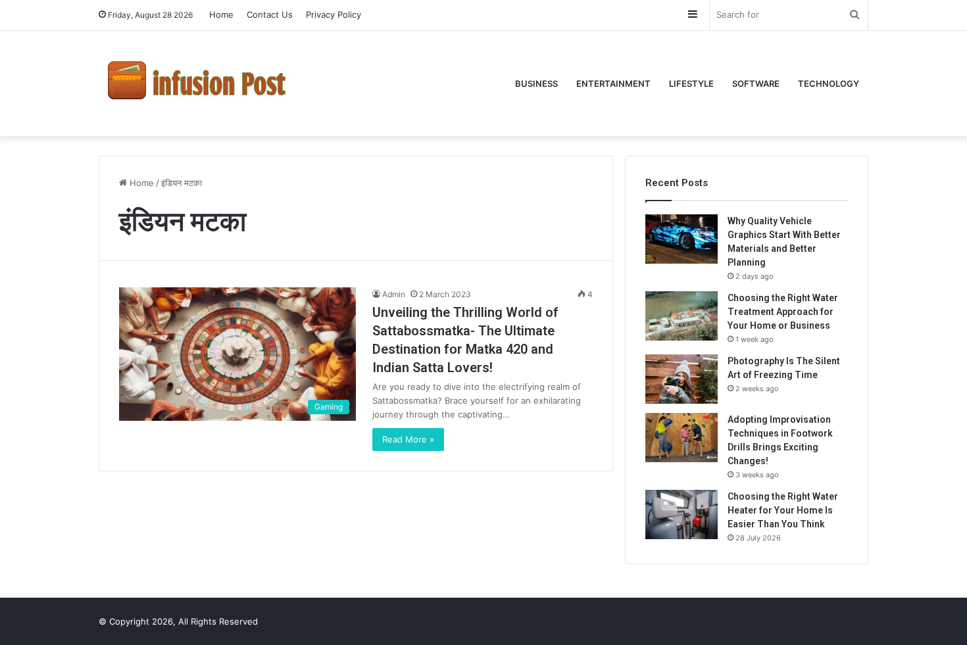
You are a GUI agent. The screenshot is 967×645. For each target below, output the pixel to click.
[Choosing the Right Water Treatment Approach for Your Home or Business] (681, 316)
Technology (828, 83)
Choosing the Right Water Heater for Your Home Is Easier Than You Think (783, 510)
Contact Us (270, 14)
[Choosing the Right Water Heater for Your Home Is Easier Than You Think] (681, 514)
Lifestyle (691, 83)
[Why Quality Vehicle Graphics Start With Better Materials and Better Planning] (681, 239)
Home (221, 14)
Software (756, 83)
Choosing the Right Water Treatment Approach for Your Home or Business (783, 312)
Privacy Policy (333, 14)
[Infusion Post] (197, 83)
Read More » (408, 439)
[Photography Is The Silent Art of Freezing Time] (681, 379)
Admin (393, 294)
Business (536, 83)
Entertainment (613, 83)
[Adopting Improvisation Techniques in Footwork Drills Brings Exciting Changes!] (681, 437)
